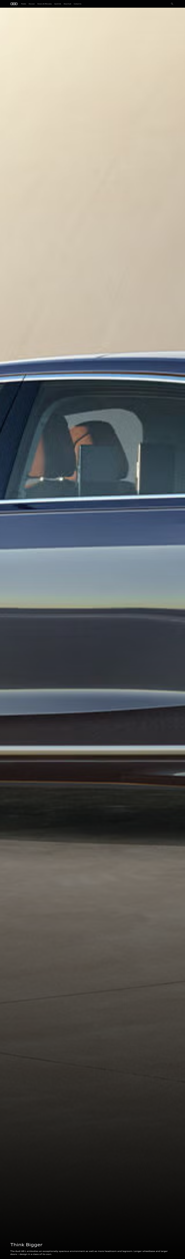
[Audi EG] (14, 4)
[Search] (172, 3)
